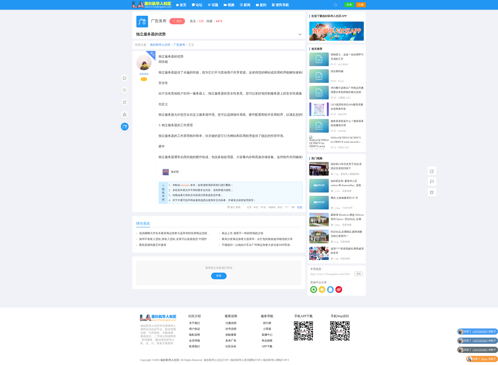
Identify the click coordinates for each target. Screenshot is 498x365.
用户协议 (194, 328)
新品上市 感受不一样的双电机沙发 (242, 233)
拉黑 (249, 207)
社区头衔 (230, 346)
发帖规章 (230, 334)
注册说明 (230, 323)
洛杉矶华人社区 (151, 5)
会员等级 (194, 340)
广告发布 (159, 21)
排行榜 (267, 323)
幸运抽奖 (267, 340)
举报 (255, 207)
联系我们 (215, 185)
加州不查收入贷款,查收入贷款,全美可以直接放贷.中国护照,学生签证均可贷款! (186, 239)
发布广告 (230, 340)
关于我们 (194, 323)
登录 (349, 4)
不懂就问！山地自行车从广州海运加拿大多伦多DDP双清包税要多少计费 (265, 244)
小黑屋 (267, 328)
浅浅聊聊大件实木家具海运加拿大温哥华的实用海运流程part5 (176, 233)
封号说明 (230, 328)
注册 (361, 4)
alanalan (143, 73)
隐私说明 (194, 334)
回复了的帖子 (480, 331)
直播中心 (267, 334)
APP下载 (267, 346)
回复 (299, 207)
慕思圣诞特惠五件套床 (152, 244)
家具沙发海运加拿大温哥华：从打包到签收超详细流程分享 (257, 239)
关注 (179, 21)
